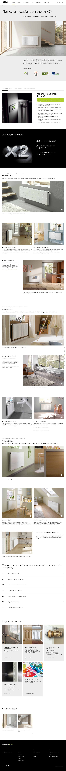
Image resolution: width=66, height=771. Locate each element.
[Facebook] (4, 766)
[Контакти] (60, 2)
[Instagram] (6, 766)
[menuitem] (13, 2)
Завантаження (21, 756)
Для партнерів (21, 760)
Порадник (20, 754)
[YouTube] (2, 766)
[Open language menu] (62, 2)
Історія (35, 756)
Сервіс (19, 758)
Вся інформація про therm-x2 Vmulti (9, 269)
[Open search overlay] (57, 2)
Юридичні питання (53, 754)
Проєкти (35, 754)
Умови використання (53, 756)
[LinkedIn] (8, 766)
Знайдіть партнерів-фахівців (8, 752)
